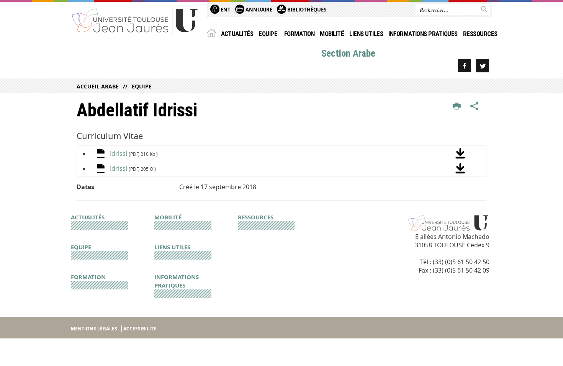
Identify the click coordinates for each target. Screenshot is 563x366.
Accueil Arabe (98, 86)
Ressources (480, 34)
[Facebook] (464, 65)
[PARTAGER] (474, 106)
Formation (299, 34)
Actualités (237, 34)
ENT (225, 9)
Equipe (268, 34)
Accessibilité (139, 328)
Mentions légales (94, 328)
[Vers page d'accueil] (135, 20)
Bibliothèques (306, 9)
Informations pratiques (423, 34)
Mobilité (332, 34)
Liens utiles (366, 34)
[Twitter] (482, 65)
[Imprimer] (457, 106)
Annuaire (258, 9)
